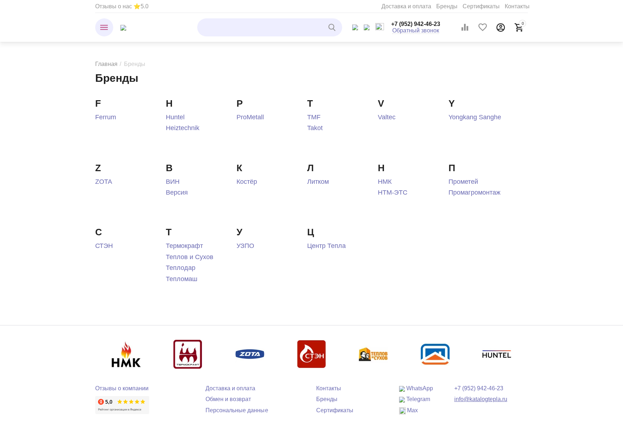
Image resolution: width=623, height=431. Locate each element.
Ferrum (105, 117)
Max (412, 410)
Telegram (417, 399)
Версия (177, 192)
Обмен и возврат (228, 399)
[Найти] (333, 27)
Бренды (447, 6)
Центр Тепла (326, 245)
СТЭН (104, 245)
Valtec (387, 117)
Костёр (247, 181)
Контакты (517, 6)
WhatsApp (419, 388)
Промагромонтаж (474, 192)
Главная (106, 64)
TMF (314, 117)
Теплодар (180, 267)
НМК (385, 181)
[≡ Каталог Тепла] (123, 27)
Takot (315, 128)
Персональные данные (237, 410)
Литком (318, 181)
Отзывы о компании (122, 388)
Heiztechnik (182, 128)
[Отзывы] (122, 405)
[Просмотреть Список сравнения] (465, 27)
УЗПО (245, 245)
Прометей (463, 181)
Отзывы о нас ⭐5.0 (122, 6)
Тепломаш (181, 279)
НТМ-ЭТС (392, 192)
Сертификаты (481, 6)
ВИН (173, 181)
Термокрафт (184, 245)
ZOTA (103, 181)
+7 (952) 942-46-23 (415, 24)
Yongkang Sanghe (475, 117)
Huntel (175, 117)
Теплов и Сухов (189, 257)
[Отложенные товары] (483, 27)
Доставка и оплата (406, 6)
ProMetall (250, 117)
